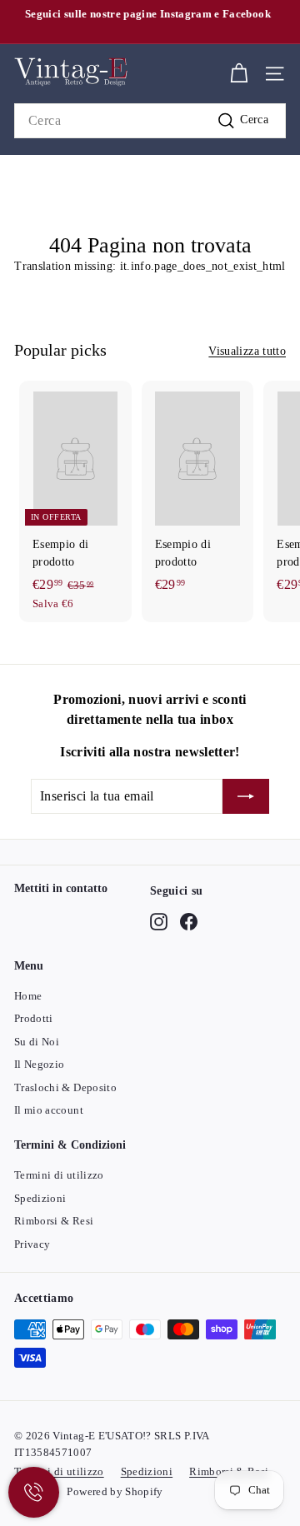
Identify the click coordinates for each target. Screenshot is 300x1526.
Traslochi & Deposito (65, 1087)
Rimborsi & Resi (53, 1220)
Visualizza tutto (247, 351)
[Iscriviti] (245, 796)
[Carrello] (238, 73)
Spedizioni (40, 1198)
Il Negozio (39, 1064)
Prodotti (33, 1018)
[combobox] (150, 120)
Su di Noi (36, 1041)
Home (28, 996)
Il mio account (48, 1110)
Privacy (32, 1244)
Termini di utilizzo (59, 1175)
